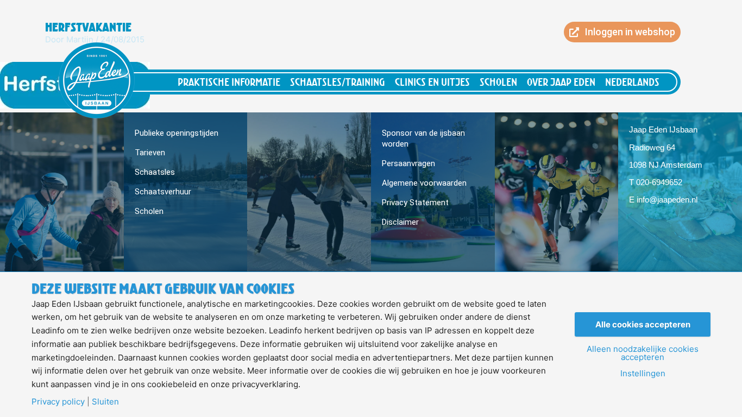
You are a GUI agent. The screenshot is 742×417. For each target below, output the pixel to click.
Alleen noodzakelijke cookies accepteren (643, 353)
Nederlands (632, 81)
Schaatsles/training (337, 81)
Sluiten (105, 401)
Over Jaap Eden (561, 81)
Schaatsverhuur (163, 192)
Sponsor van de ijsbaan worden (423, 138)
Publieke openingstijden (176, 133)
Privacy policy (58, 401)
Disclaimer (400, 222)
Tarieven (150, 152)
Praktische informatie (229, 81)
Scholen (498, 81)
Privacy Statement (415, 202)
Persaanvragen (408, 163)
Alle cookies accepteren (642, 324)
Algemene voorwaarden (424, 183)
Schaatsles (155, 172)
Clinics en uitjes (432, 81)
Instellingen (642, 373)
